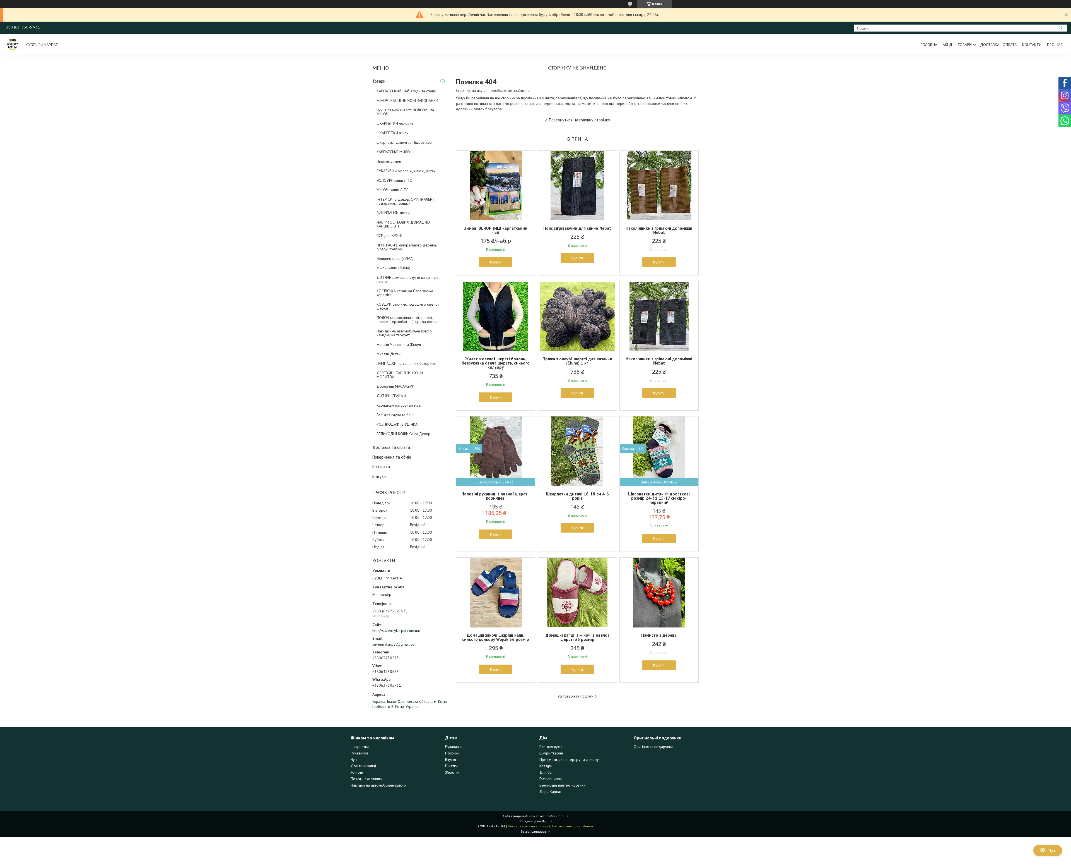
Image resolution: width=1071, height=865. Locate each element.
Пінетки (451, 765)
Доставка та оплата (391, 447)
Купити (495, 262)
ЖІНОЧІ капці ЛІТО (393, 189)
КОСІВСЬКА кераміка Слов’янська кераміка (405, 292)
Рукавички (359, 753)
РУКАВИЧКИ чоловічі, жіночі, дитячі (406, 170)
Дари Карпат (550, 791)
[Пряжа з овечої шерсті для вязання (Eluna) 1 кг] (577, 316)
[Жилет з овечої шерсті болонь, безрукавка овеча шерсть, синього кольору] (495, 316)
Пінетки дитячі (389, 161)
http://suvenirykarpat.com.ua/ (396, 630)
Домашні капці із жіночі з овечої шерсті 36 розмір (577, 637)
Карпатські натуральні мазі (399, 405)
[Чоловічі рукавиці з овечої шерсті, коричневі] (495, 451)
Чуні (354, 759)
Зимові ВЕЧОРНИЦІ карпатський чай (495, 230)
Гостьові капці (550, 778)
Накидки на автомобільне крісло (378, 785)
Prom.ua (562, 816)
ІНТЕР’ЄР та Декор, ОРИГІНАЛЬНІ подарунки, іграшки (405, 201)
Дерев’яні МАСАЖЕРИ (395, 386)
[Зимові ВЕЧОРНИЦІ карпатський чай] (495, 186)
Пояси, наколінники (367, 778)
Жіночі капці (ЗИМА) (393, 267)
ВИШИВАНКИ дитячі (393, 212)
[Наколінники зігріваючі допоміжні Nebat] (659, 186)
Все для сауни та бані (395, 414)
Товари (964, 44)
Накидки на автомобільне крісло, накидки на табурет (404, 333)
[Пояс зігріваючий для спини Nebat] (577, 186)
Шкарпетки (360, 746)
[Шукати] (1060, 28)
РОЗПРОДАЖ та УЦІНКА (397, 424)
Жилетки (452, 772)
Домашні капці (363, 765)
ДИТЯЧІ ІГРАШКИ (391, 395)
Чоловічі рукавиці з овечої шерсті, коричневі (496, 496)
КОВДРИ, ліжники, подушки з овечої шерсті (408, 306)
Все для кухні (551, 746)
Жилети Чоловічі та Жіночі (399, 344)
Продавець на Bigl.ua (535, 821)
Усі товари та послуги (576, 696)
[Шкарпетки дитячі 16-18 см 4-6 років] (577, 451)
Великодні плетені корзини (562, 785)
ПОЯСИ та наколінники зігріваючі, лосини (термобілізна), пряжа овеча (407, 319)
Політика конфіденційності (572, 826)
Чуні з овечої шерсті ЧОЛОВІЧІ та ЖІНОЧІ (405, 111)
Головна (929, 44)
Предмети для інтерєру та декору (569, 759)
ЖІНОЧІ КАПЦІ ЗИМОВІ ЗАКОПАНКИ (407, 100)
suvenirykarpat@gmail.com (395, 644)
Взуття (450, 759)
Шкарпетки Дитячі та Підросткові (405, 142)
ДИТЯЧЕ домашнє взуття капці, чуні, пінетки (408, 279)
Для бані (546, 772)
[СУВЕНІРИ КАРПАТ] (12, 44)
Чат (1051, 850)
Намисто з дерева (659, 635)
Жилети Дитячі (389, 353)
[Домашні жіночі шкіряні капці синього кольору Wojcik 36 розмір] (495, 592)
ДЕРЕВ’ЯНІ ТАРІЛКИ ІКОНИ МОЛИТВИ (400, 374)
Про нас (1055, 44)
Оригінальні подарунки (653, 746)
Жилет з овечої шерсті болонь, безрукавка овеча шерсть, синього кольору (496, 363)
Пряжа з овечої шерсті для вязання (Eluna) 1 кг (577, 361)
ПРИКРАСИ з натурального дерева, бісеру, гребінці (406, 247)
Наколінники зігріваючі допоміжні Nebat (659, 230)
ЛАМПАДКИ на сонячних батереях (406, 363)
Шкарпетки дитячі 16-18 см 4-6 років (577, 496)
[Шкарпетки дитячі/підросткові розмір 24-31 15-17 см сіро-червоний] (659, 451)
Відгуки (379, 476)
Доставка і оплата (998, 44)
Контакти (1031, 44)
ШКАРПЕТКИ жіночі (393, 132)
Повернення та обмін (391, 457)
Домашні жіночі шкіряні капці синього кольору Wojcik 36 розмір (495, 637)
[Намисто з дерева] (659, 592)
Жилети (357, 772)
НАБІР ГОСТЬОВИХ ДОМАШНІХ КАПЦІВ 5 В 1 (404, 224)
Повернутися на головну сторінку (579, 120)
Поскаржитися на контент (528, 826)
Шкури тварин (551, 753)
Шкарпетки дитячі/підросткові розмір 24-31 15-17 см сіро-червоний (659, 498)
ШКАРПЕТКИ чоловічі (395, 123)
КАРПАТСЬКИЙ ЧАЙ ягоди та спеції (406, 91)
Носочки (452, 753)
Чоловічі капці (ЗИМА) (395, 258)
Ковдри (545, 765)
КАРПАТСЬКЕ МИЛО (393, 151)
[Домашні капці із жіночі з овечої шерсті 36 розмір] (577, 592)
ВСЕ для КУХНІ (389, 235)
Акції (947, 44)
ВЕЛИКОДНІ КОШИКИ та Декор (403, 433)
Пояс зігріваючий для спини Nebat (577, 228)
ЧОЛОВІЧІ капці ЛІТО (395, 180)
